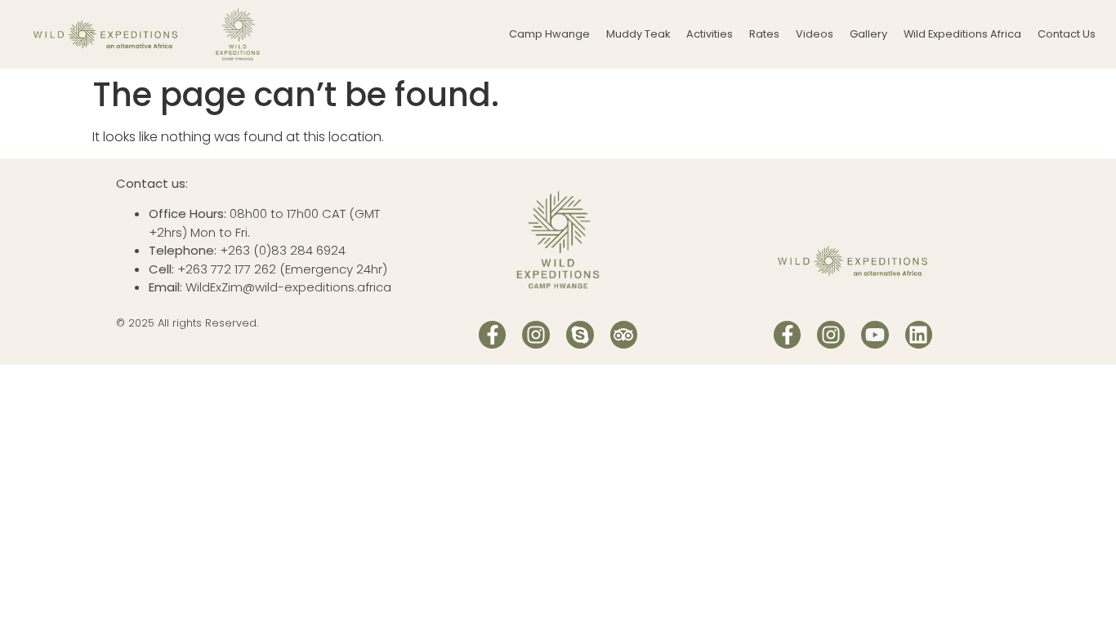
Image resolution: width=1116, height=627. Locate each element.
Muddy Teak (638, 34)
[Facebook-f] (493, 335)
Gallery (868, 34)
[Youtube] (875, 335)
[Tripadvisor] (624, 335)
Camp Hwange (549, 34)
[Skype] (580, 335)
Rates (764, 34)
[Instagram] (536, 335)
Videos (814, 34)
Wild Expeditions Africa (962, 34)
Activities (709, 34)
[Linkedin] (919, 335)
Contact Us (1067, 34)
